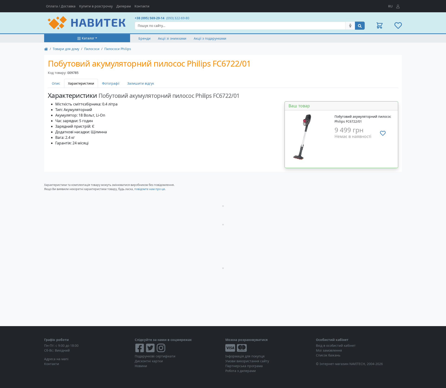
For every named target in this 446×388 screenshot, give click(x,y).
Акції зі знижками (172, 38)
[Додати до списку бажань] (383, 133)
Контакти (141, 6)
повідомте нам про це (149, 189)
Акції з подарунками (210, 38)
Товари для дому (66, 49)
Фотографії (110, 83)
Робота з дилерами (240, 371)
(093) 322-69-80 (177, 18)
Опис (56, 83)
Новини (141, 366)
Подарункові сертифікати (155, 356)
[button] (379, 25)
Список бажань (328, 355)
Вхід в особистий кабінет (336, 345)
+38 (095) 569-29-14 (149, 18)
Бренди (144, 38)
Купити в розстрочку (96, 6)
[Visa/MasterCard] (268, 348)
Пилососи (91, 49)
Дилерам (123, 6)
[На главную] (46, 49)
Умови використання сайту (247, 361)
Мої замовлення (329, 350)
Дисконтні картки (149, 361)
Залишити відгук (140, 83)
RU (390, 6)
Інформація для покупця (245, 356)
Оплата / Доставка (60, 6)
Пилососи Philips (117, 49)
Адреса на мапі (56, 359)
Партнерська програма (244, 366)
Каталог (88, 38)
